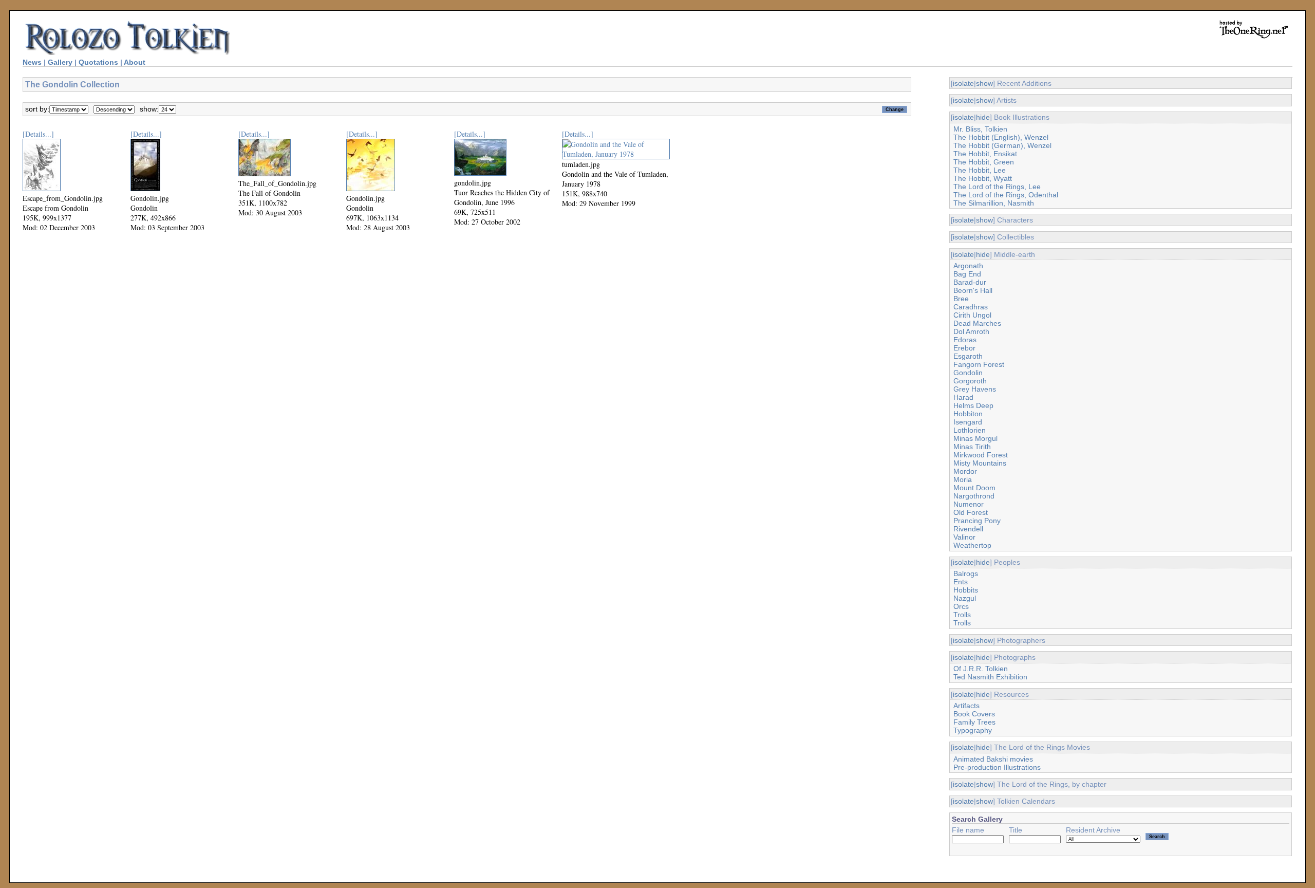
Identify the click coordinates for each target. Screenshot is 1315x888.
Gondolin (968, 372)
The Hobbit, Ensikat (985, 154)
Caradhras (970, 307)
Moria (962, 479)
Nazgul (964, 598)
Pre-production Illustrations (997, 767)
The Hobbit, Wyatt (982, 178)
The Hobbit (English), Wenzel (1000, 137)
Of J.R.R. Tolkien (980, 668)
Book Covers (974, 714)
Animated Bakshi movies (993, 759)
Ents (960, 582)
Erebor (964, 348)
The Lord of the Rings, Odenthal (1005, 195)
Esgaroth (968, 356)
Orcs (961, 606)
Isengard (967, 422)
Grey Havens (974, 389)
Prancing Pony (977, 520)
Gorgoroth (970, 381)
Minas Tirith (972, 446)
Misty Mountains (979, 463)
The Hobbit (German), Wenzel (1002, 145)
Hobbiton (968, 414)
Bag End (967, 274)
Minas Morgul (975, 438)
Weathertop (972, 545)
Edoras (964, 340)
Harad (963, 397)
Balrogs (965, 573)
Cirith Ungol (972, 315)
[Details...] (38, 134)
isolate (963, 83)
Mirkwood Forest (980, 455)
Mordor (965, 471)
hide (983, 117)
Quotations (98, 62)
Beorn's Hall (972, 290)
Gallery (60, 62)
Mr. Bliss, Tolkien (980, 129)
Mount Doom (974, 488)
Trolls (962, 614)
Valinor (964, 537)
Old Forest (970, 512)
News (32, 62)
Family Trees (974, 722)
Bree (961, 298)
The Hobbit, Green (983, 162)
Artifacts (966, 705)
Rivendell (968, 529)
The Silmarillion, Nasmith (993, 203)
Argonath (968, 266)
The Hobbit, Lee (979, 170)
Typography (972, 730)
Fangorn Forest (978, 364)
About (134, 62)
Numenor (968, 504)
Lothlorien (969, 430)
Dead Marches (977, 323)
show (984, 83)
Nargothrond (973, 496)
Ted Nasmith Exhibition (990, 677)
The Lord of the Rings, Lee (997, 186)
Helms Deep (973, 405)
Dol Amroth (971, 331)
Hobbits (965, 590)
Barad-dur (969, 282)
